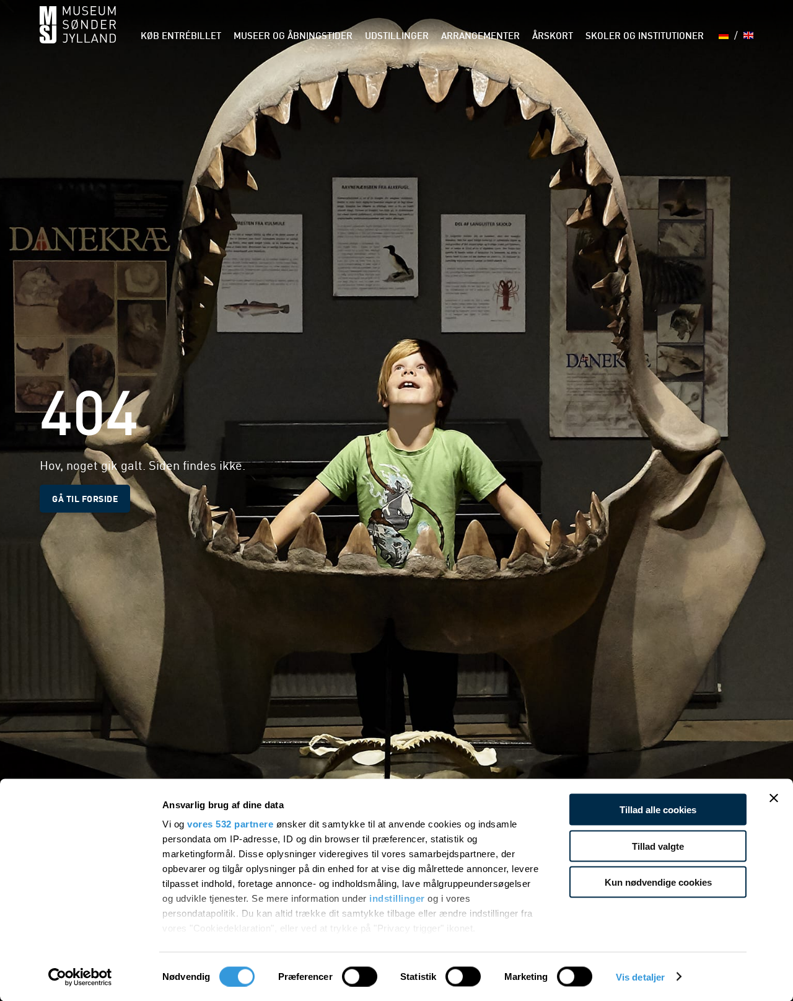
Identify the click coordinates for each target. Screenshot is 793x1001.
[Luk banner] (773, 798)
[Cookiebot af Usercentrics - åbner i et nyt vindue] (80, 977)
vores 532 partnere (230, 824)
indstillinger (397, 898)
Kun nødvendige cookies (658, 882)
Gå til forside (85, 498)
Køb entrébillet (181, 37)
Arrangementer (480, 37)
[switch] (359, 976)
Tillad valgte (658, 845)
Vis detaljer (640, 976)
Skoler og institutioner (644, 37)
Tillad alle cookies (658, 810)
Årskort (552, 37)
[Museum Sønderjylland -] (78, 32)
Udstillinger (397, 37)
